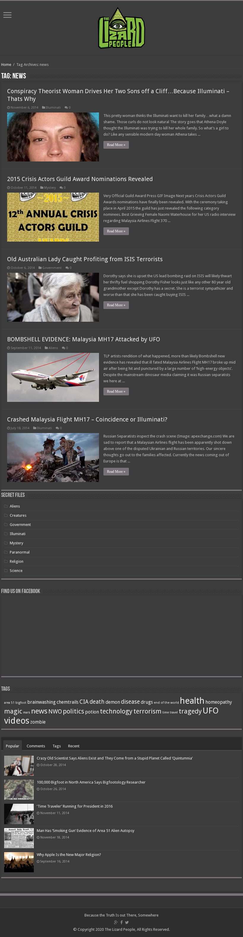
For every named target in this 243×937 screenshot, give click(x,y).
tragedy (190, 711)
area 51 (9, 703)
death (97, 701)
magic (13, 711)
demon (112, 702)
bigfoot (20, 703)
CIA (84, 701)
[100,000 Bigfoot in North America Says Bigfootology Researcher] (19, 790)
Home (6, 64)
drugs (147, 702)
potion (92, 712)
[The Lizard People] (121, 27)
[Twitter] (127, 922)
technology (116, 711)
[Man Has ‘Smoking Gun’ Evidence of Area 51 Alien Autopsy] (19, 838)
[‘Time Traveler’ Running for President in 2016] (19, 814)
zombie (38, 722)
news (39, 711)
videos (16, 721)
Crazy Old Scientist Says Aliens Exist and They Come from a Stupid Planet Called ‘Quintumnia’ (115, 758)
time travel (170, 712)
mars (26, 712)
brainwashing (41, 702)
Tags (56, 746)
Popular (12, 746)
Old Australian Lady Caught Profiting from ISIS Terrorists (85, 259)
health (192, 701)
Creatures (18, 515)
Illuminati (53, 108)
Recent (73, 746)
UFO (211, 711)
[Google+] (116, 922)
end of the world (166, 703)
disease (130, 701)
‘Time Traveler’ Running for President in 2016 (75, 806)
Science (16, 570)
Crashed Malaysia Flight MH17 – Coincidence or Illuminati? (87, 419)
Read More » (116, 145)
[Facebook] (121, 922)
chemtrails (68, 702)
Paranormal (20, 552)
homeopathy (218, 702)
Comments (36, 746)
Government (52, 268)
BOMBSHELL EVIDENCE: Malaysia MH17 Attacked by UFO (83, 339)
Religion (16, 561)
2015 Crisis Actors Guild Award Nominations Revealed (80, 179)
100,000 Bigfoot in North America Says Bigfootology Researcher (91, 782)
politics (73, 711)
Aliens (53, 348)
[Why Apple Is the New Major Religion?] (19, 862)
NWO (55, 711)
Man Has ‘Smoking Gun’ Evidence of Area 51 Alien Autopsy (85, 830)
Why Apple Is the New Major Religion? (69, 854)
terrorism (147, 711)
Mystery (50, 188)
